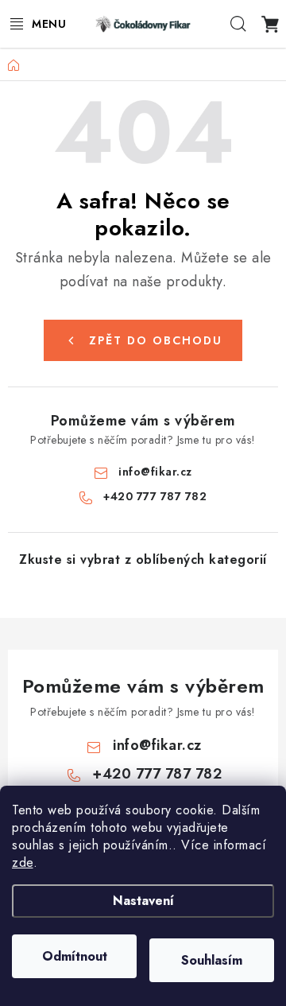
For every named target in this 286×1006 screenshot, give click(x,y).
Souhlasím (211, 960)
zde (22, 862)
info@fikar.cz (155, 472)
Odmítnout (74, 956)
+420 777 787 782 (155, 496)
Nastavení (143, 900)
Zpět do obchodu (155, 340)
